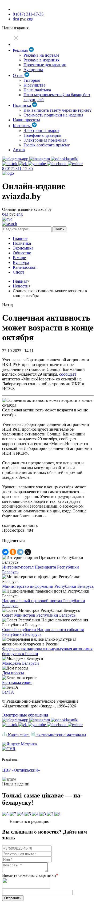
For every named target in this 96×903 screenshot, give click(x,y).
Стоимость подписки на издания (53, 115)
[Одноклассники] (13, 552)
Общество (22, 253)
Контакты (22, 125)
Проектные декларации (44, 65)
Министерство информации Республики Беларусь (48, 586)
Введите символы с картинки (30, 875)
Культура (21, 262)
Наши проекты (26, 120)
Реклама (21, 50)
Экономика (23, 248)
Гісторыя (31, 80)
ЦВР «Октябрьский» (21, 770)
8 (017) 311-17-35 (28, 14)
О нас (18, 75)
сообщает (67, 374)
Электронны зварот (41, 130)
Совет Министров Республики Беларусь (38, 615)
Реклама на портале (41, 55)
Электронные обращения (25, 715)
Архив (19, 149)
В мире (19, 257)
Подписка (22, 105)
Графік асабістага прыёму (46, 145)
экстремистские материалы (60, 735)
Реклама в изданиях (41, 60)
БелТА (8, 692)
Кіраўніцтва (34, 85)
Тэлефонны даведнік (42, 135)
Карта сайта (18, 735)
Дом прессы (13, 673)
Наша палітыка (37, 90)
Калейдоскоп (25, 267)
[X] (28, 552)
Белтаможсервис (17, 682)
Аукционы (33, 69)
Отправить (12, 898)
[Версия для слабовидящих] (7, 219)
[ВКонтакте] (5, 552)
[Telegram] (20, 552)
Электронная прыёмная (44, 140)
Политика (22, 243)
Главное (20, 238)
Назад (7, 304)
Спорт (18, 272)
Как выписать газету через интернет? (57, 110)
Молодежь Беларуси (20, 663)
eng (30, 19)
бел (16, 19)
